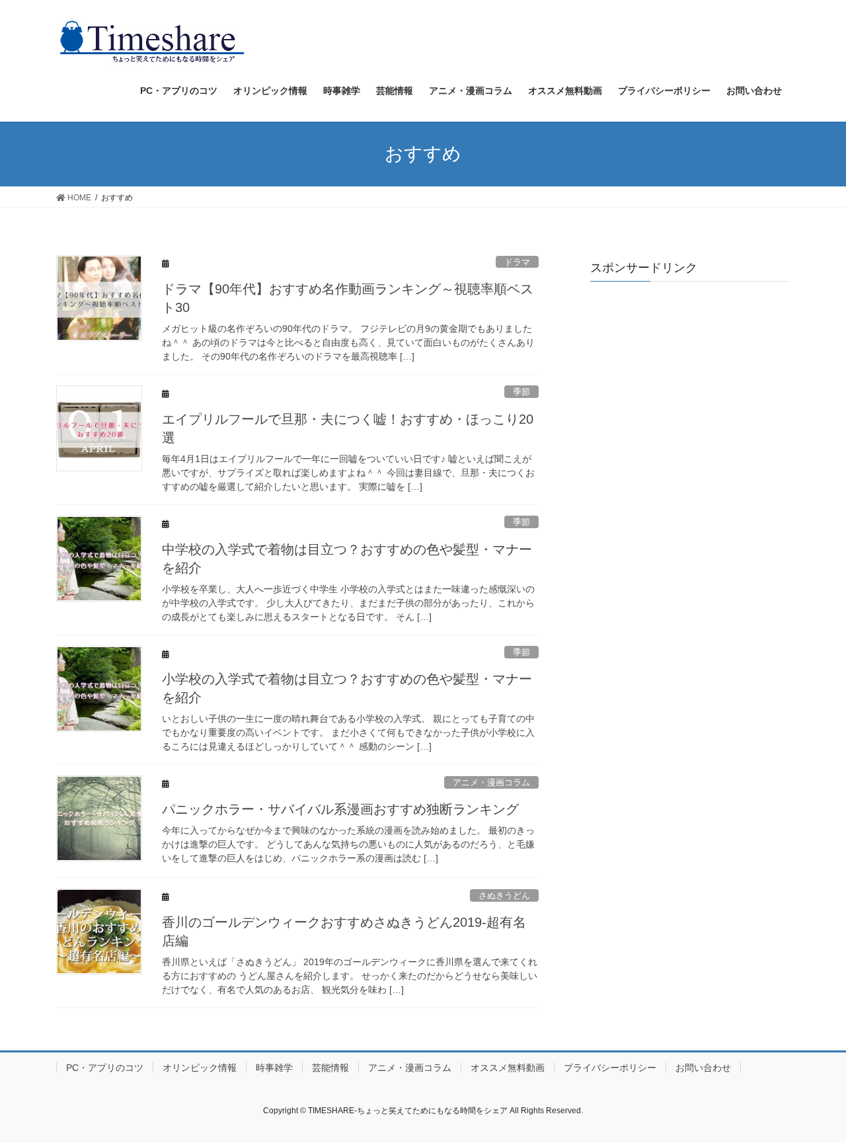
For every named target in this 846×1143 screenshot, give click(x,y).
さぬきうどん (504, 895)
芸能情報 (330, 1067)
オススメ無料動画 (508, 1067)
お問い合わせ (703, 1067)
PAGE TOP (813, 1097)
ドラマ (517, 262)
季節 (521, 392)
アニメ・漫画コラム (491, 782)
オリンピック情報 (200, 1067)
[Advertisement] (690, 374)
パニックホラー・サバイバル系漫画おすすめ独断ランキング (340, 809)
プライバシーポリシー (610, 1067)
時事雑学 (274, 1067)
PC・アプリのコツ (104, 1067)
